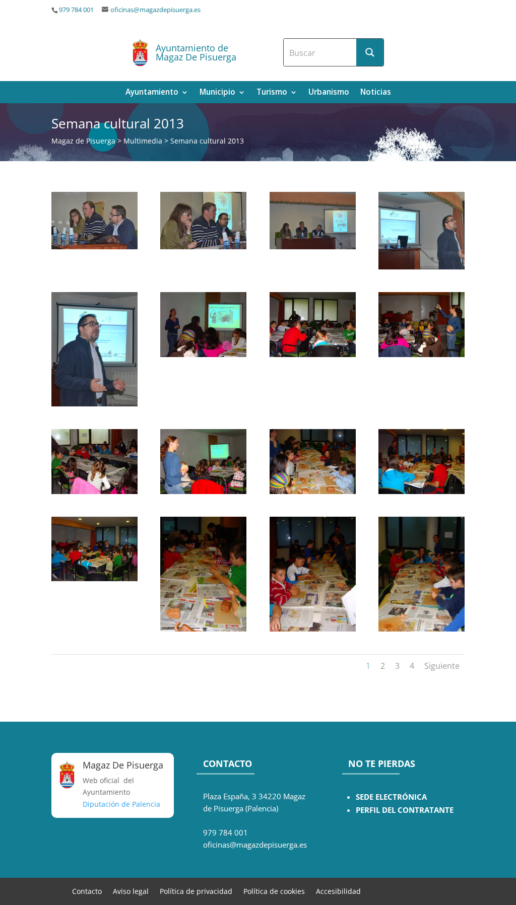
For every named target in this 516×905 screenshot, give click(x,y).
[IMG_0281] (94, 491)
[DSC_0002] (94, 246)
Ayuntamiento (151, 93)
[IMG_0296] (203, 629)
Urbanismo (328, 93)
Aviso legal (131, 890)
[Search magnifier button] (369, 52)
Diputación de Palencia (121, 804)
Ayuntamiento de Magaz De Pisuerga (196, 52)
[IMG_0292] (421, 491)
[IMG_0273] (203, 354)
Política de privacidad (196, 890)
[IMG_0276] (313, 354)
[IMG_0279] (421, 354)
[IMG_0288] (313, 491)
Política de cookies (274, 890)
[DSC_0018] (94, 403)
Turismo (271, 93)
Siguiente (442, 665)
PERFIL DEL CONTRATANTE (405, 810)
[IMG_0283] (203, 491)
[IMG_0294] (94, 578)
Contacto (87, 890)
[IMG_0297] (313, 629)
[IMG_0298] (421, 629)
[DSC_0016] (421, 266)
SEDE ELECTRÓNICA (391, 797)
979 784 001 (76, 10)
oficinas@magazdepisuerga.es (155, 10)
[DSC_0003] (203, 246)
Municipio (217, 93)
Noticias (375, 93)
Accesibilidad (338, 890)
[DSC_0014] (313, 246)
